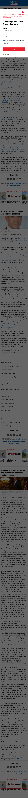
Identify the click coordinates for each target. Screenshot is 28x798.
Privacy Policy (6, 54)
